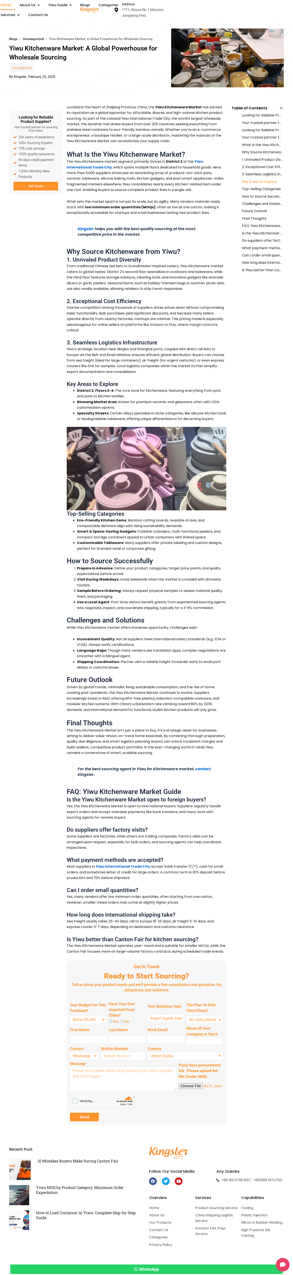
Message (78, 1063)
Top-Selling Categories (261, 188)
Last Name (118, 1030)
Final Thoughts (254, 218)
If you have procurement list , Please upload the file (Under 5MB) (200, 1071)
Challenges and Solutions (262, 203)
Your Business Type (164, 1006)
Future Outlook (254, 211)
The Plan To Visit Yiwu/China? (201, 1008)
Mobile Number (114, 1048)
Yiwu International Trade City (123, 866)
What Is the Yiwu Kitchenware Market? (262, 144)
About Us (27, 5)
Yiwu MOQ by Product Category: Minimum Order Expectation (80, 1190)
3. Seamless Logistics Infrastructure (262, 174)
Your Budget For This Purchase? (88, 1008)
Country (154, 1048)
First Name (79, 1030)
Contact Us (38, 14)
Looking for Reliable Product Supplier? (262, 115)
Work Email (158, 1030)
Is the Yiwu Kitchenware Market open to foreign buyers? (262, 233)
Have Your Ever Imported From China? (122, 1009)
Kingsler (86, 228)
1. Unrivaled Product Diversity (262, 159)
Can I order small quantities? (262, 255)
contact (203, 769)
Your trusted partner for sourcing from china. (262, 122)
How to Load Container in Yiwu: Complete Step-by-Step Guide (86, 1215)
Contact (76, 1048)
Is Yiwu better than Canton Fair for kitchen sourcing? (262, 270)
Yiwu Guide (57, 5)
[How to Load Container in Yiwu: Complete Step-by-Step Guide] (19, 1220)
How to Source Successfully (262, 196)
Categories (108, 5)
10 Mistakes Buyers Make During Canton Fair (78, 1161)
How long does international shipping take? (262, 262)
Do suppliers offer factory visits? (262, 240)
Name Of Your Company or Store (202, 1031)
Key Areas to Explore (259, 181)
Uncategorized (33, 39)
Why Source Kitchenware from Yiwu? (262, 152)
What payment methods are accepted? (262, 248)
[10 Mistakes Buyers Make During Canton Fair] (20, 1169)
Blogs (13, 39)
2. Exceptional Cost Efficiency (262, 166)
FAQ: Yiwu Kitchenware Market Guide (262, 225)
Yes (115, 1021)
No (126, 1021)
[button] (281, 108)
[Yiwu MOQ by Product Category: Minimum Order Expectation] (19, 1195)
